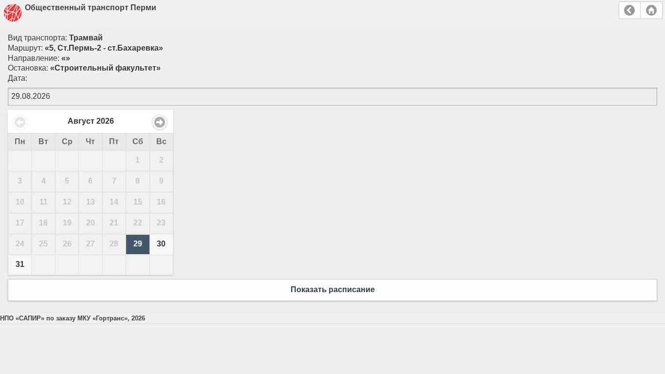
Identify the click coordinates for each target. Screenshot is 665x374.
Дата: (17, 78)
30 (161, 244)
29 (137, 244)
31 (20, 264)
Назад (630, 10)
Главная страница (651, 10)
